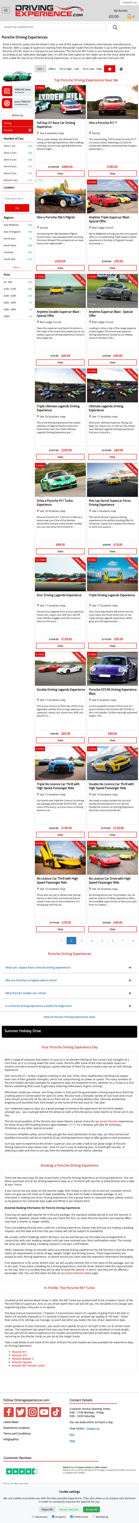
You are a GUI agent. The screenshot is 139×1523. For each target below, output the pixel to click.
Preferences (81, 1516)
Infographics (11, 1439)
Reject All (47, 1509)
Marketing (102, 1516)
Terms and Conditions (17, 1433)
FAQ (72, 1434)
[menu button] (6, 10)
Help (72, 1441)
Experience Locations (16, 1427)
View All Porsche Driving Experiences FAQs (69, 1017)
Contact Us (130, 2)
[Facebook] (8, 1416)
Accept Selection (69, 1509)
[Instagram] (32, 1416)
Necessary (41, 1516)
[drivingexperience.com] (50, 16)
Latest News (10, 1422)
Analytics (60, 1516)
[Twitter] (20, 1416)
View (60, 173)
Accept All (91, 1509)
